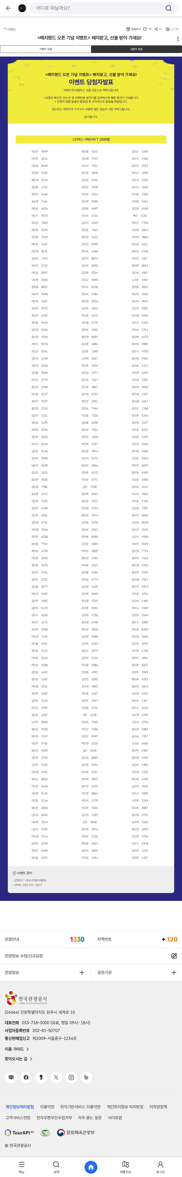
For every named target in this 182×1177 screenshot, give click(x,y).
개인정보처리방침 (19, 1106)
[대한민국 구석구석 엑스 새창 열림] (56, 1077)
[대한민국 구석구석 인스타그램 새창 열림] (71, 1077)
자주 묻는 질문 (90, 1117)
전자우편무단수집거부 (54, 1117)
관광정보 (12, 972)
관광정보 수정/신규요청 (24, 955)
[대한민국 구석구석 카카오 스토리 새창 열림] (41, 1077)
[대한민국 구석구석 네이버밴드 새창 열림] (86, 1077)
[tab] (21, 1167)
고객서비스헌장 (17, 1117)
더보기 (176, 39)
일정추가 (136, 29)
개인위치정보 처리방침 (125, 1106)
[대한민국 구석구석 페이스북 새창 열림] (26, 1077)
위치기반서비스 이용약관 (80, 1106)
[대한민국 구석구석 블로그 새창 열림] (11, 1077)
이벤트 (11, 29)
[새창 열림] (19, 1132)
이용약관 (47, 1106)
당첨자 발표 (136, 49)
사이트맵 (115, 1117)
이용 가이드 (14, 1049)
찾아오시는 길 (16, 1059)
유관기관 (104, 972)
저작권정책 (158, 1106)
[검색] (168, 8)
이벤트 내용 (46, 49)
